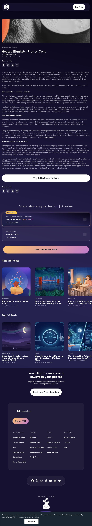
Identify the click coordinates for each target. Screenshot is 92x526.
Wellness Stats (18, 452)
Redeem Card (35, 442)
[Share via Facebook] (3, 65)
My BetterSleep (19, 437)
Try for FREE (20, 421)
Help (65, 447)
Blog (14, 447)
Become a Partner (37, 447)
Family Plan (34, 457)
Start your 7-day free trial (46, 392)
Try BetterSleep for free (46, 178)
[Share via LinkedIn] (12, 65)
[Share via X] (8, 65)
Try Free (79, 7)
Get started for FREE (46, 249)
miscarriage (50, 137)
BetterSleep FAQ (19, 462)
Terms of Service (53, 442)
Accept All (31, 521)
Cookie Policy (52, 447)
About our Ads (52, 452)
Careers (67, 442)
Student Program (36, 452)
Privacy (49, 437)
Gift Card (33, 437)
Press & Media (18, 442)
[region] (46, 519)
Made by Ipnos (69, 437)
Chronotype (17, 457)
